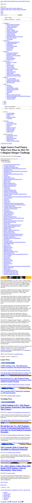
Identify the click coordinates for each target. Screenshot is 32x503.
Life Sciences (10, 57)
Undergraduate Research (12, 53)
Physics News (7, 258)
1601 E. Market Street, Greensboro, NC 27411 (12, 490)
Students (19, 156)
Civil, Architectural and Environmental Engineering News (17, 196)
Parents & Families (11, 117)
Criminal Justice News (9, 212)
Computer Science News (9, 206)
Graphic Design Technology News (12, 226)
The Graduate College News (10, 270)
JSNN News (7, 239)
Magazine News (7, 246)
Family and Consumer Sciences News (12, 224)
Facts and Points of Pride (12, 88)
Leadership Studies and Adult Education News (15, 242)
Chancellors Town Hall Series (11, 192)
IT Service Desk (10, 130)
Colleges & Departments (12, 25)
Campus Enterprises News (10, 190)
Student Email (10, 131)
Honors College (11, 473)
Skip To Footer (26, 1)
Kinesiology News (8, 240)
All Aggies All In (11, 82)
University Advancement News (11, 273)
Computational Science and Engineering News (15, 204)
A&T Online (10, 28)
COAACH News (8, 198)
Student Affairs (10, 73)
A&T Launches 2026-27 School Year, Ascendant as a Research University (15, 392)
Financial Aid (10, 48)
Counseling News (8, 211)
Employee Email (10, 129)
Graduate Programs (11, 35)
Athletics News (7, 180)
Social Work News (8, 263)
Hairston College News (9, 227)
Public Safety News (8, 260)
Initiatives (9, 85)
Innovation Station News (9, 236)
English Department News (10, 222)
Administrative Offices (12, 135)
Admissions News (8, 170)
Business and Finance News (10, 184)
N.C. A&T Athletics (11, 78)
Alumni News (7, 176)
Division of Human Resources (14, 94)
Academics (6, 23)
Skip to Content (18, 1)
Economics (27, 384)
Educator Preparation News (10, 216)
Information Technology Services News (13, 235)
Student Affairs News (9, 267)
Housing (9, 63)
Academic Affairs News (9, 166)
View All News (4, 482)
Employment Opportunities (13, 141)
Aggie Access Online (12, 123)
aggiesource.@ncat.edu (6, 350)
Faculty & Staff (10, 114)
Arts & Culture (10, 66)
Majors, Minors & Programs (13, 24)
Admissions (6, 40)
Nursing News (7, 256)
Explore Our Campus (12, 62)
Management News (8, 247)
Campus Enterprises (11, 71)
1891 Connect (18, 348)
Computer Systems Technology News (12, 207)
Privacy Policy (7, 496)
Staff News (6, 265)
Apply (2, 12)
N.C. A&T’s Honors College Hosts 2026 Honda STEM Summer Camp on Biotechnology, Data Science (16, 468)
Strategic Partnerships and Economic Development (18, 96)
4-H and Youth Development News (12, 164)
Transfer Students (11, 29)
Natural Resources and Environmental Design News (16, 254)
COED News (7, 200)
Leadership (9, 92)
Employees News (8, 219)
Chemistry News (7, 195)
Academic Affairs (11, 395)
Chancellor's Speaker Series (10, 191)
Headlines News (7, 228)
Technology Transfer (11, 54)
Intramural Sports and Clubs (13, 81)
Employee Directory (11, 127)
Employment (7, 495)
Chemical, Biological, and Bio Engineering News (15, 194)
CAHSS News (7, 188)
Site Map (6, 499)
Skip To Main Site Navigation (8, 1)
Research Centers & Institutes (13, 55)
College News (7, 202)
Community (9, 118)
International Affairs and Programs (15, 36)
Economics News (8, 215)
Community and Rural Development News (14, 203)
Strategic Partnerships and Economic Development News (17, 266)
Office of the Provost (11, 37)
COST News (7, 210)
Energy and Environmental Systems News (13, 220)
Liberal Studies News (9, 243)
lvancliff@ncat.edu (18, 354)
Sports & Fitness (10, 65)
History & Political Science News (11, 230)
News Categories (8, 255)
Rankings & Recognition (12, 89)
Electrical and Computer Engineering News (14, 218)
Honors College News (9, 231)
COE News (6, 199)
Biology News (7, 182)
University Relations (11, 97)
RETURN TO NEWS (6, 143)
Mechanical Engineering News (11, 251)
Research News (10, 59)
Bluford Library (10, 139)
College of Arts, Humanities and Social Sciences (18, 370)
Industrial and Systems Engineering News (13, 234)
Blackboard (9, 125)
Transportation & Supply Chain (11, 271)
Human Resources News (9, 232)
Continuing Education (12, 32)
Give (2, 13)
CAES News (7, 187)
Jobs (8, 93)
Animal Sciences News (9, 178)
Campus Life (7, 61)
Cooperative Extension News (10, 208)
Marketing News (7, 248)
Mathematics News (8, 250)
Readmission (10, 44)
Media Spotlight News (9, 252)
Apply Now (9, 50)
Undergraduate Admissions (13, 42)
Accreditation (10, 39)
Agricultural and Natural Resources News (13, 174)
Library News (7, 244)
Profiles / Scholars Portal (12, 31)
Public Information (11, 58)
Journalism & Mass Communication (12, 238)
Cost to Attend (10, 47)
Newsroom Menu (6, 162)
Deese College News (8, 214)
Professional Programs (12, 46)
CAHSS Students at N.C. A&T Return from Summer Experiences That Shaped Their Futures (16, 366)
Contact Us (6, 497)
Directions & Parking (12, 138)
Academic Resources (11, 27)
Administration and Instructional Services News (15, 168)
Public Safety (10, 70)
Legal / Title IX (7, 493)
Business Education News (10, 186)
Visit (2, 11)
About (5, 84)
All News (6, 175)
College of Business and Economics (15, 384)
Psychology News (8, 259)
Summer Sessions (11, 33)
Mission (5, 492)
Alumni (8, 115)
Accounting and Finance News (11, 167)
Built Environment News (9, 183)
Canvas (8, 126)
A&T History (10, 90)
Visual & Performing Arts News (11, 274)
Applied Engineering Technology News (13, 179)
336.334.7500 (26, 490)
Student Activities (11, 67)
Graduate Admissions (12, 43)
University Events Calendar (13, 74)
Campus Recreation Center (13, 80)
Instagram (27, 350)
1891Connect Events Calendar (14, 75)
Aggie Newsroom (11, 98)
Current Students (10, 113)
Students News (7, 269)
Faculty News (7, 223)
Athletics (6, 77)
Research (6, 51)
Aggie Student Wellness (12, 69)
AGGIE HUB (10, 122)
